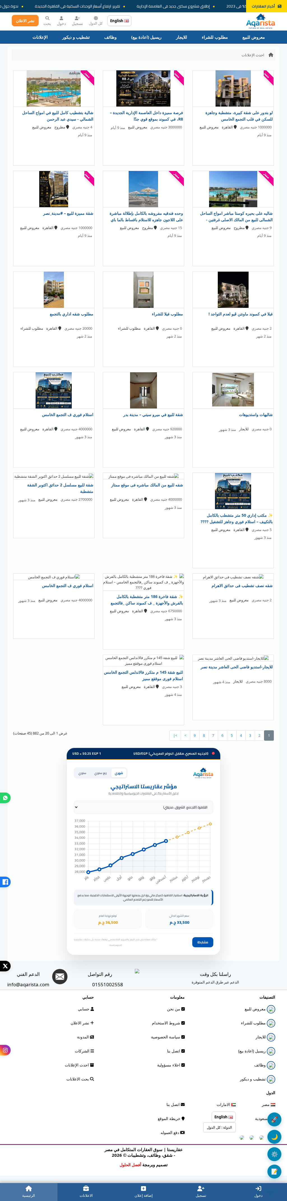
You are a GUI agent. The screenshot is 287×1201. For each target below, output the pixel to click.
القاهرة (228, 127)
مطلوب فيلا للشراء (167, 314)
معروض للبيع (253, 37)
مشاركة (202, 942)
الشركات (83, 1051)
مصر (266, 1104)
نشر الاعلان (25, 20)
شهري (119, 773)
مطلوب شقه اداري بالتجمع (71, 314)
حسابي (84, 1008)
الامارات (224, 1104)
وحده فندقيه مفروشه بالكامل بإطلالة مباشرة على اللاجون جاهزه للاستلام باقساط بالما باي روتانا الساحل (146, 220)
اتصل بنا (174, 1051)
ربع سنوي (100, 773)
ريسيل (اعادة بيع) (146, 37)
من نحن (174, 1008)
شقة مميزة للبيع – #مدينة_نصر (68, 213)
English (117, 20)
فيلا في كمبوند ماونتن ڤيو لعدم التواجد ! (241, 314)
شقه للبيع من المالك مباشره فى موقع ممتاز (147, 485)
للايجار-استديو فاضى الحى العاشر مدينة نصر (237, 666)
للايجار (181, 37)
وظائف (110, 37)
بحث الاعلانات (78, 1079)
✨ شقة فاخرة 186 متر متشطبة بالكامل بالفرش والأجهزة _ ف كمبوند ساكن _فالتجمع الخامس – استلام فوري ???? (147, 603)
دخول (61, 23)
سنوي (82, 773)
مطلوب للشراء (215, 37)
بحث (47, 23)
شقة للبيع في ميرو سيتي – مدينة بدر (153, 414)
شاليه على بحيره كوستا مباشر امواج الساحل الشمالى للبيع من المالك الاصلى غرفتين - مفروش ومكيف (236, 220)
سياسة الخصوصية (166, 1037)
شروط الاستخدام (166, 1023)
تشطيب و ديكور (76, 37)
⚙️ (274, 1154)
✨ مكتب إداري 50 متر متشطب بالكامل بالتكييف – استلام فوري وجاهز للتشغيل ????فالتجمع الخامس (237, 521)
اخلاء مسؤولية (169, 1065)
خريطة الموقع (170, 1118)
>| (175, 735)
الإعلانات (40, 37)
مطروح (60, 127)
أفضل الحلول (130, 1164)
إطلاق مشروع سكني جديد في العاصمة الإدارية (186, 6)
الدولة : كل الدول (219, 1127)
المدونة (83, 1037)
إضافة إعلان (144, 1195)
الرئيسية (28, 1195)
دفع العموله (170, 1132)
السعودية (263, 1118)
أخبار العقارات (263, 6)
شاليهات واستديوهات (256, 414)
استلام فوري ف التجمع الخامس (67, 414)
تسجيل (77, 23)
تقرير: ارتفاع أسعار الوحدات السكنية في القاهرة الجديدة (90, 6)
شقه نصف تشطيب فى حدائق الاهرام (242, 585)
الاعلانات (86, 1195)
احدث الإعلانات (253, 54)
